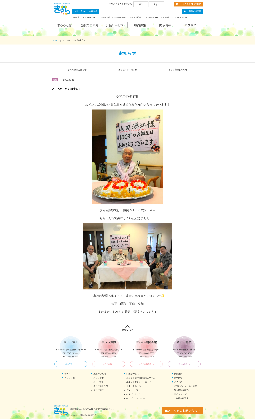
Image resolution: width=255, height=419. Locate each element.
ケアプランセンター (135, 398)
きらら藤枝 (183, 364)
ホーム (67, 373)
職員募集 (140, 25)
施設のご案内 (89, 25)
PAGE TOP (127, 330)
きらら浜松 (107, 364)
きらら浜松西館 (145, 364)
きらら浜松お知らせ (127, 69)
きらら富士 (69, 364)
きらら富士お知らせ (77, 69)
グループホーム (133, 386)
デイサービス (132, 390)
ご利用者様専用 (194, 11)
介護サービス (115, 25)
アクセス (190, 25)
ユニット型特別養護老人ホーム (140, 378)
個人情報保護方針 (182, 390)
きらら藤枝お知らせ (178, 69)
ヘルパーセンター (134, 394)
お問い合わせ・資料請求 (85, 11)
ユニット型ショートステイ (138, 382)
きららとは (64, 25)
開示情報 (165, 25)
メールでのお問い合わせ (189, 4)
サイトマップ (180, 394)
